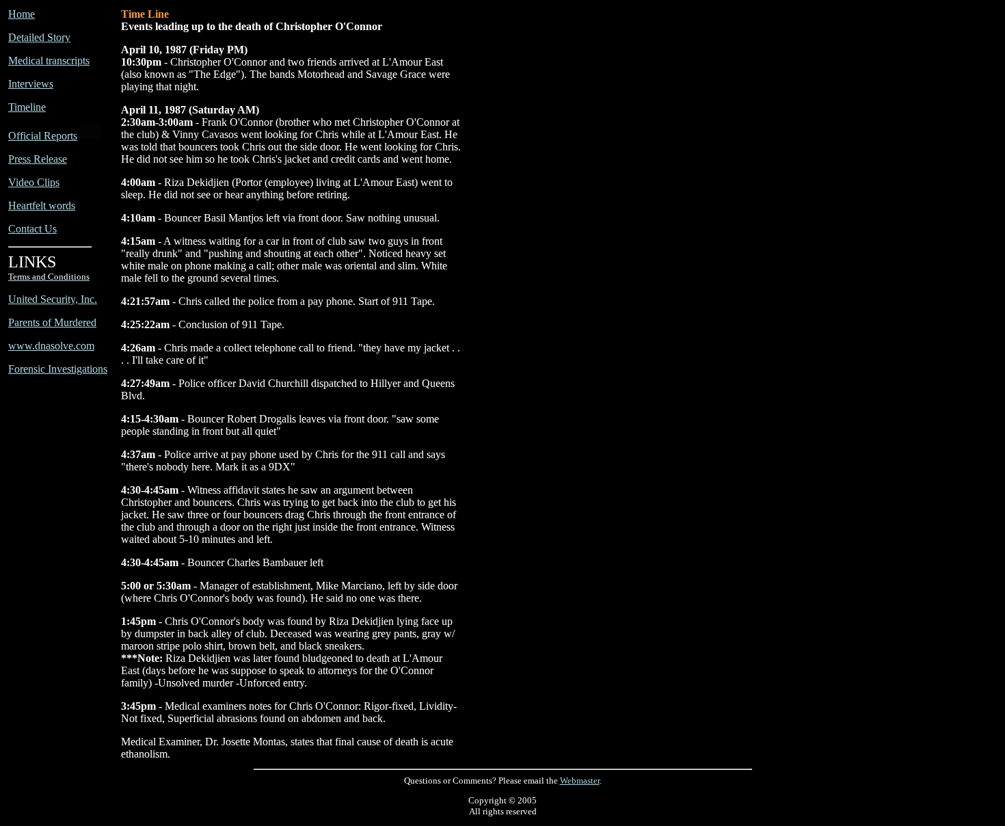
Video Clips (33, 182)
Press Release (37, 159)
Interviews (30, 84)
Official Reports (42, 136)
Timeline (27, 107)
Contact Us (32, 229)
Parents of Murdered (52, 322)
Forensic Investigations (57, 369)
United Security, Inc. (52, 299)
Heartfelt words (41, 205)
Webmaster (580, 780)
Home (21, 14)
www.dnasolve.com (51, 345)
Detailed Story (39, 37)
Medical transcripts (49, 60)
